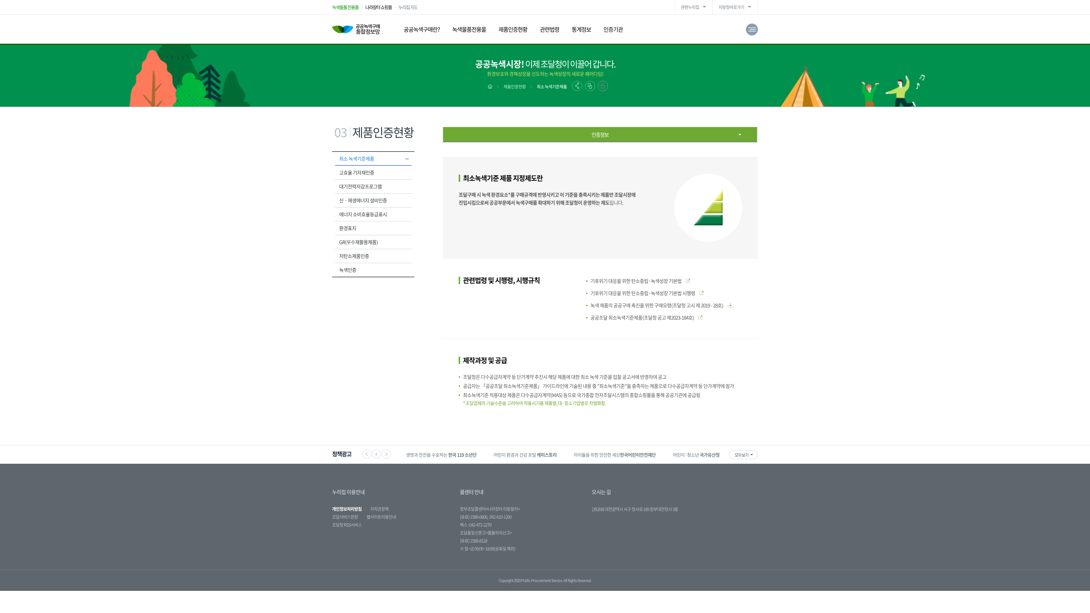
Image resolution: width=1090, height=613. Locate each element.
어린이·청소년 (696, 454)
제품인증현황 (512, 29)
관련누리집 (690, 7)
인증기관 (613, 29)
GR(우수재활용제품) (358, 241)
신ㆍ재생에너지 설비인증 (363, 200)
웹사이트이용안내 (381, 517)
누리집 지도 (408, 7)
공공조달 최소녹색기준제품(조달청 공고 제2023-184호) (642, 317)
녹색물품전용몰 (469, 29)
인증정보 (600, 134)
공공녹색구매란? (422, 29)
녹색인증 (347, 269)
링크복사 (590, 86)
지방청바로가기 (731, 7)
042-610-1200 (500, 517)
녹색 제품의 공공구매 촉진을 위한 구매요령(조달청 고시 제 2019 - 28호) (656, 305)
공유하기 (577, 86)
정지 (376, 454)
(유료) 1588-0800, (474, 517)
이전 (366, 454)
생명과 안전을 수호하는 (441, 454)
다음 (386, 454)
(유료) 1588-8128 (473, 541)
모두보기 (741, 455)
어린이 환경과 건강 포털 (525, 454)
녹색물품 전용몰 (345, 7)
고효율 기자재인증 (356, 172)
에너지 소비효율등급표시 (363, 214)
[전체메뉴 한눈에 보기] (752, 29)
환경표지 (347, 228)
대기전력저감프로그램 (360, 186)
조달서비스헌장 (345, 517)
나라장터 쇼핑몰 (378, 7)
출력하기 (603, 86)
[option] (441, 454)
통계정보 (581, 29)
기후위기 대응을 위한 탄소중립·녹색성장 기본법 (636, 280)
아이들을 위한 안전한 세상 (615, 454)
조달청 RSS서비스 (347, 525)
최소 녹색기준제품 (552, 86)
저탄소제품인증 (354, 255)
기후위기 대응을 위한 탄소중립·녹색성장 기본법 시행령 (642, 293)
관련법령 (549, 29)
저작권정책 (379, 509)
